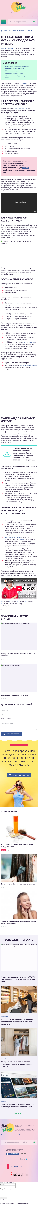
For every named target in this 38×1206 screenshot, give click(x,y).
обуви (22, 539)
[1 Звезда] (5, 602)
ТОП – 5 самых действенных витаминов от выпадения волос (17, 846)
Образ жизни (4, 1101)
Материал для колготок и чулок (14, 73)
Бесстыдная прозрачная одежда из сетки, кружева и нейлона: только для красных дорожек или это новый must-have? (19, 757)
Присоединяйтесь (13, 1153)
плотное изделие (28, 342)
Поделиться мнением (20, 775)
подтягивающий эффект (28, 365)
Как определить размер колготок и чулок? (17, 66)
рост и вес (18, 303)
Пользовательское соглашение (9, 1134)
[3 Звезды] (21, 602)
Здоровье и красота (6, 974)
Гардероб (3, 1058)
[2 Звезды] (13, 602)
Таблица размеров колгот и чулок (14, 68)
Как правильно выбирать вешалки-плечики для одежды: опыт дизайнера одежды (17, 1064)
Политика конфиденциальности (27, 1134)
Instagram (25, 1153)
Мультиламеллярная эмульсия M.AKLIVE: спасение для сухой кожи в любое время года (18, 979)
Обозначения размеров (12, 71)
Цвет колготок (10, 537)
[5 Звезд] (4, 604)
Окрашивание (4, 1016)
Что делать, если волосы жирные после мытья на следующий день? (18, 922)
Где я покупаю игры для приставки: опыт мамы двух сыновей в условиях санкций (18, 1105)
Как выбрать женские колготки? (14, 695)
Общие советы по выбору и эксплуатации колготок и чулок (19, 76)
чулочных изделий (21, 108)
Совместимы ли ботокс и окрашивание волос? (18, 884)
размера (25, 83)
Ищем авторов (16, 1166)
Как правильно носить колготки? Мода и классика (18, 654)
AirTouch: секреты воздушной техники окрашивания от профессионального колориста (17, 1021)
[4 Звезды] (29, 602)
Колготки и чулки (7, 48)
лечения (25, 167)
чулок (19, 537)
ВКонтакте (22, 1153)
